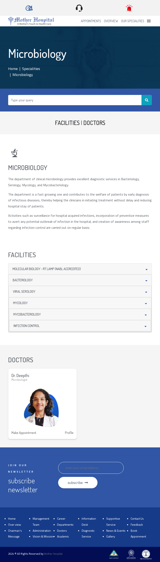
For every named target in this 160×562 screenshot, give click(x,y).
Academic (63, 536)
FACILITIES (67, 122)
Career (61, 518)
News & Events (115, 530)
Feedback (137, 524)
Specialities (31, 68)
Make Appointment (23, 433)
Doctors (62, 530)
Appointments (91, 21)
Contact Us (137, 518)
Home (13, 68)
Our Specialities (132, 21)
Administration (42, 530)
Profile (69, 433)
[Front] (31, 21)
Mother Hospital (53, 554)
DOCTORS (94, 122)
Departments (65, 524)
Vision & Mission (43, 536)
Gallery (110, 536)
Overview (111, 21)
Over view (14, 524)
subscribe (76, 482)
